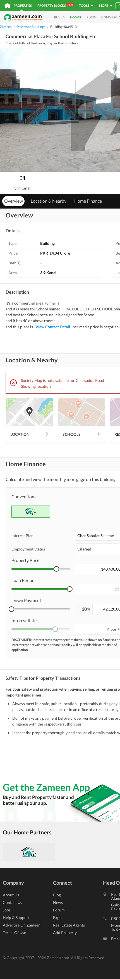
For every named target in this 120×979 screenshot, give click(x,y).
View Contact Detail (52, 326)
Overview (13, 201)
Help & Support (16, 917)
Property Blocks (55, 5)
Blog (57, 894)
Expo (57, 917)
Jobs (7, 910)
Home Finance (88, 201)
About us (11, 894)
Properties (23, 5)
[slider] (56, 569)
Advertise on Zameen (21, 925)
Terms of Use (14, 932)
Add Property (65, 932)
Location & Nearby (48, 201)
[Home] (7, 5)
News (58, 902)
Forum (59, 910)
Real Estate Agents (69, 925)
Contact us (12, 902)
